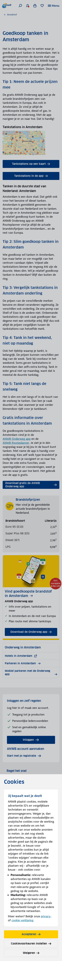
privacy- (46, 916)
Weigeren (29, 953)
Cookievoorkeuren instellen (29, 943)
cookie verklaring (22, 920)
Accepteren (29, 934)
